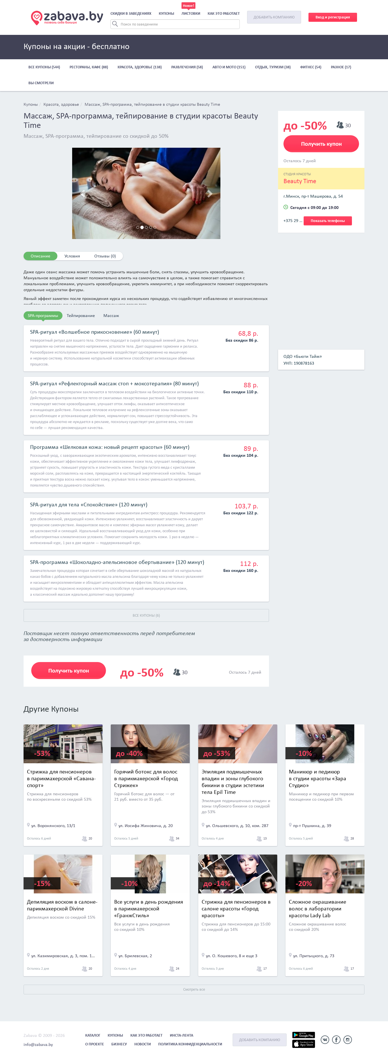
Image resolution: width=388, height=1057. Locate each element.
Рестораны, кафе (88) (89, 67)
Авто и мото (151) (228, 67)
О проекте (94, 1044)
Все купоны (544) (44, 67)
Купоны (166, 13)
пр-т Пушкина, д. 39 (312, 825)
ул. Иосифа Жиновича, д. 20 (145, 825)
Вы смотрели (41, 83)
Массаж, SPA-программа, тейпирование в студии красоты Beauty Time (152, 104)
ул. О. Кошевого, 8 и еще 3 (231, 955)
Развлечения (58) (187, 67)
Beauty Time (299, 181)
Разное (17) (341, 67)
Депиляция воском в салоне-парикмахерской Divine (62, 905)
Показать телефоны (328, 220)
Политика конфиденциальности (190, 1044)
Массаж (111, 315)
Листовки (191, 13)
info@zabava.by (38, 1044)
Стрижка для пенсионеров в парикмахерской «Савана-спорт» (61, 778)
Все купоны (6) (146, 615)
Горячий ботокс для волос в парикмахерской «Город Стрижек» (146, 778)
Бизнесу (119, 1044)
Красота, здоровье (61, 104)
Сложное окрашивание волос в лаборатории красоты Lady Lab (317, 908)
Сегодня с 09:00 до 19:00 (314, 207)
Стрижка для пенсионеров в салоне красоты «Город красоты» (236, 908)
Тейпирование (81, 315)
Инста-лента (181, 1035)
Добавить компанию (274, 17)
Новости (142, 1044)
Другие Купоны (51, 708)
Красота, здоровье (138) (140, 67)
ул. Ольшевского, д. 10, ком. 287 (237, 825)
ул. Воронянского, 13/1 (53, 825)
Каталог (92, 1035)
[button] (83, 193)
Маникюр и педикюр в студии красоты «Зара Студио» (317, 778)
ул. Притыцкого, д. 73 (313, 955)
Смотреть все (194, 989)
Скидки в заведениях (130, 13)
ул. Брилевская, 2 (135, 955)
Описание (40, 256)
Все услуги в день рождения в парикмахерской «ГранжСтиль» (148, 908)
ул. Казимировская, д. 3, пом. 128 (63, 955)
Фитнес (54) (310, 67)
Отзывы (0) (105, 256)
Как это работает (224, 13)
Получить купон (68, 670)
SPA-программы (43, 315)
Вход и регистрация (333, 17)
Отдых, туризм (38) (273, 67)
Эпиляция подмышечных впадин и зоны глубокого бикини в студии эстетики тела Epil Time (233, 781)
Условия (72, 256)
